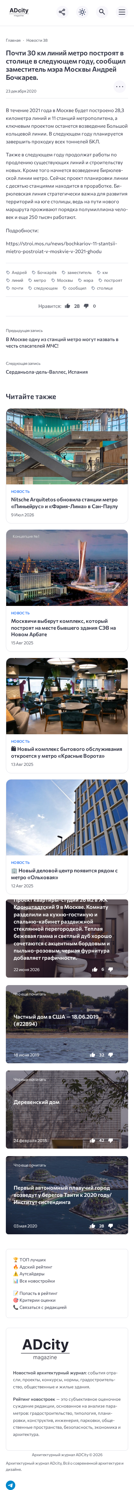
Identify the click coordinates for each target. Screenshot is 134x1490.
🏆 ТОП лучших (29, 1259)
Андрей (19, 272)
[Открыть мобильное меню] (122, 12)
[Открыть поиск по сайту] (102, 12)
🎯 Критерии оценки (34, 1300)
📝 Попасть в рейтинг (35, 1293)
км (105, 272)
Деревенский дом (37, 1101)
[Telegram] (10, 1485)
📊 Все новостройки (34, 1280)
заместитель (79, 272)
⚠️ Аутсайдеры (29, 1273)
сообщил (77, 288)
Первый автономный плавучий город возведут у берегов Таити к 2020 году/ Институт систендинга (63, 1194)
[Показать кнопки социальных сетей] (62, 12)
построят (113, 280)
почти (17, 288)
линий (17, 280)
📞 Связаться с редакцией (40, 1307)
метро (40, 280)
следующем (46, 288)
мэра (88, 280)
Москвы (65, 280)
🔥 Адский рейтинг (32, 1266)
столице (105, 288)
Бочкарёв (47, 272)
